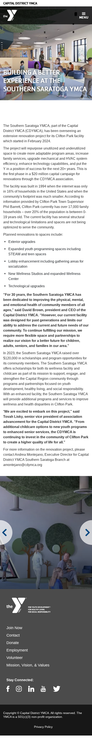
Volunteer (14, 658)
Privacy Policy (43, 726)
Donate (12, 643)
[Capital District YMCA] (10, 15)
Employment (17, 650)
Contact (13, 635)
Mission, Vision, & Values (27, 665)
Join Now (14, 628)
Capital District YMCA (20, 3)
